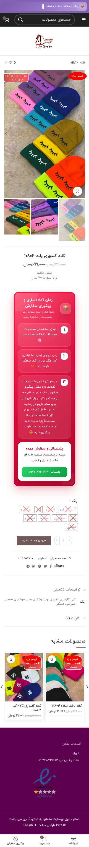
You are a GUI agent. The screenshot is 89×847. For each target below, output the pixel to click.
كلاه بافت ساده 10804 (67, 706)
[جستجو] (20, 19)
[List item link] (44, 760)
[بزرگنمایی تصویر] (77, 191)
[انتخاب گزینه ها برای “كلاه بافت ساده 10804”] (52, 659)
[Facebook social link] (50, 566)
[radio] (68, 509)
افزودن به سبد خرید (33, 540)
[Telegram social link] (28, 566)
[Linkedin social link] (34, 566)
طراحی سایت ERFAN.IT (39, 825)
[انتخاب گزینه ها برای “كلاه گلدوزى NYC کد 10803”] (11, 659)
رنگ (74, 501)
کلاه (73, 63)
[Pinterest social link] (39, 566)
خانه (82, 63)
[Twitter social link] (45, 566)
